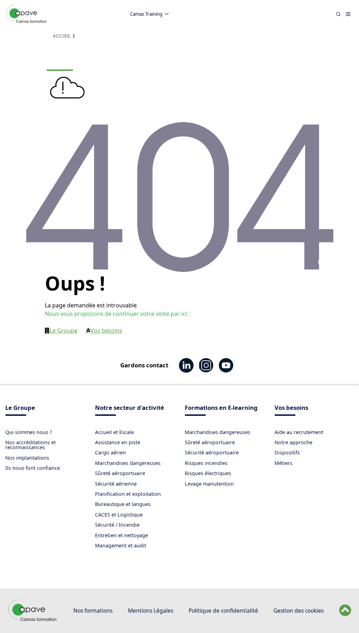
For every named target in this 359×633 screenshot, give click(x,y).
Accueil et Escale (114, 432)
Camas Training (146, 14)
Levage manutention (209, 483)
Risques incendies (206, 463)
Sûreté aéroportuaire (120, 473)
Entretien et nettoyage (121, 535)
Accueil (61, 36)
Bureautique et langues (123, 504)
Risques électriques (208, 473)
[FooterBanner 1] (33, 619)
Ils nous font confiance (32, 468)
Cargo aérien (110, 452)
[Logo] (27, 22)
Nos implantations (27, 457)
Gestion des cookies (298, 610)
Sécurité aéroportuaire (212, 452)
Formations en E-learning (221, 408)
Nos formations (93, 610)
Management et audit (120, 545)
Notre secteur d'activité (129, 408)
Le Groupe (63, 330)
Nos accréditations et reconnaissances (30, 445)
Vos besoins (106, 330)
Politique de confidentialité (223, 610)
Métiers (283, 463)
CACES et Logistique (119, 514)
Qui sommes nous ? (28, 432)
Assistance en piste (117, 442)
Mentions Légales (150, 610)
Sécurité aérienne (116, 483)
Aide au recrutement (299, 432)
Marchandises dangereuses (128, 463)
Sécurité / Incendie (117, 524)
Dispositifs (287, 452)
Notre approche (293, 442)
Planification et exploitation (128, 494)
